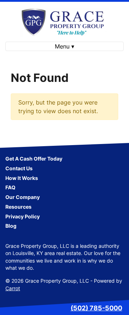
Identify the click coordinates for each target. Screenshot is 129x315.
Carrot (12, 288)
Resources (18, 207)
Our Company (22, 197)
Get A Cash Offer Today (33, 159)
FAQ (10, 187)
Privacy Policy (22, 216)
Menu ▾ (64, 46)
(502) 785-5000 (96, 308)
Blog (10, 226)
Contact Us (19, 168)
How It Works (21, 178)
